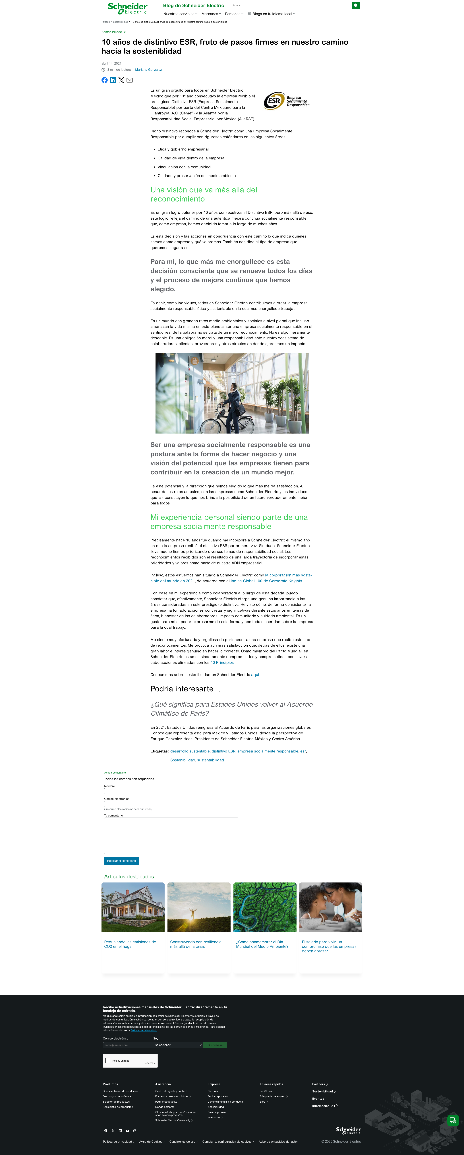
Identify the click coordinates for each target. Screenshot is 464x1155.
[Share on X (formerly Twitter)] (121, 81)
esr (303, 751)
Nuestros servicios (178, 14)
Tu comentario (113, 815)
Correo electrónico (116, 799)
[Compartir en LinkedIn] (113, 81)
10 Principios (222, 662)
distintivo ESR (223, 751)
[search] (356, 5)
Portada (106, 21)
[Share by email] (130, 81)
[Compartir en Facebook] (105, 81)
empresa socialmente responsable (267, 751)
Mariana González (148, 69)
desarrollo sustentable (190, 751)
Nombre (109, 786)
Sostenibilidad (120, 21)
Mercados (210, 14)
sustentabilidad (210, 760)
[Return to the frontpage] (128, 9)
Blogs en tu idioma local (272, 14)
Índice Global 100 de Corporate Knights (266, 581)
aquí (255, 674)
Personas (232, 14)
